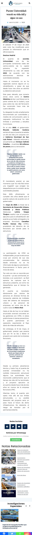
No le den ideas (21, 475)
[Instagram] (25, 426)
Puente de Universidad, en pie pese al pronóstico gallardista (23, 484)
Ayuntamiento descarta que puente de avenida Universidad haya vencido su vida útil (23, 461)
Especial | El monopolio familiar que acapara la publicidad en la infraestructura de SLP (14, 526)
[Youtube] (19, 426)
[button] (2, 3)
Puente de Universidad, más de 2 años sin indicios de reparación (23, 469)
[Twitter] (13, 426)
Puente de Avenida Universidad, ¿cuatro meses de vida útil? (23, 492)
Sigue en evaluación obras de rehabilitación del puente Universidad (23, 451)
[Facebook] (7, 426)
